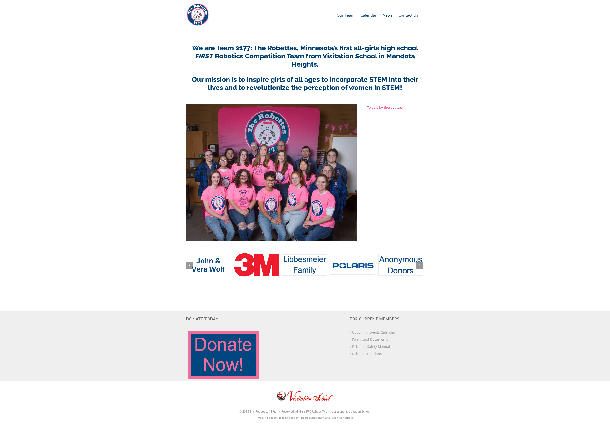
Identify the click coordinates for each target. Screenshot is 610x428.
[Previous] (189, 265)
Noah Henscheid (342, 418)
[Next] (419, 265)
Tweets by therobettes (384, 107)
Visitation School (359, 411)
